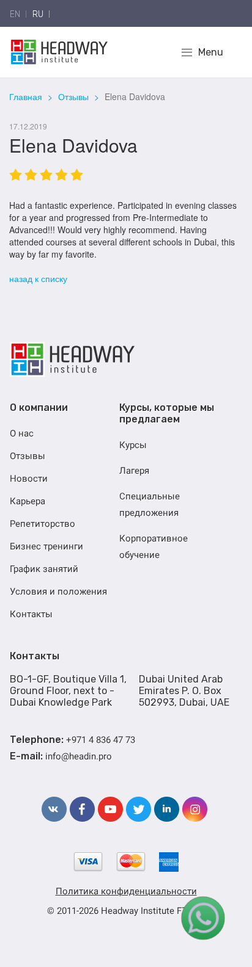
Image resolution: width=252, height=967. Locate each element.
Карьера (27, 501)
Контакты (31, 614)
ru (37, 14)
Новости (29, 478)
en (15, 14)
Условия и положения (58, 591)
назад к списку (38, 278)
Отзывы (73, 96)
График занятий (44, 568)
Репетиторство (42, 523)
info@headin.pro (78, 756)
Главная (25, 96)
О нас (22, 433)
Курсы (133, 445)
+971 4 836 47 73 (100, 739)
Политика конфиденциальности (126, 891)
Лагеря (134, 470)
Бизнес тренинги (46, 546)
